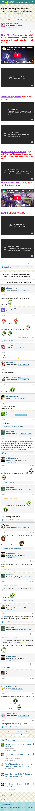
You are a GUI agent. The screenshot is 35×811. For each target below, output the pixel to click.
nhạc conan (5, 16)
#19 (33, 693)
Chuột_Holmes (8, 778)
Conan (13, 768)
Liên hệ (3, 807)
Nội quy (9, 807)
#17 (33, 664)
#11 (33, 494)
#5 (33, 369)
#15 (33, 613)
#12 (33, 532)
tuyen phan (8, 768)
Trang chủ (30, 807)
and (13, 426)
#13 (33, 561)
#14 (33, 581)
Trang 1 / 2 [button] (11, 19)
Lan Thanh (4, 473)
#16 (33, 634)
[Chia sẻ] (31, 31)
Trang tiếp (19, 19)
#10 (33, 465)
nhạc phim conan (28, 14)
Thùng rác (17, 758)
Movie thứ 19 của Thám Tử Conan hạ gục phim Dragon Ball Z (18, 775)
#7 (33, 403)
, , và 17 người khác (17, 266)
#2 (33, 295)
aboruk (3, 564)
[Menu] (2, 2)
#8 (33, 420)
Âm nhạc (12, 748)
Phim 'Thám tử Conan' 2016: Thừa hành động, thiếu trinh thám (17, 765)
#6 (33, 384)
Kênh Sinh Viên (7, 805)
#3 (33, 316)
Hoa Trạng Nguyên (7, 14)
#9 (33, 438)
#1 (33, 31)
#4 (33, 353)
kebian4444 (8, 788)
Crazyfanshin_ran (9, 758)
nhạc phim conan (13, 16)
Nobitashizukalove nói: (8, 498)
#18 (33, 678)
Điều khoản (16, 807)
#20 (33, 720)
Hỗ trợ (24, 807)
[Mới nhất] (33, 2)
